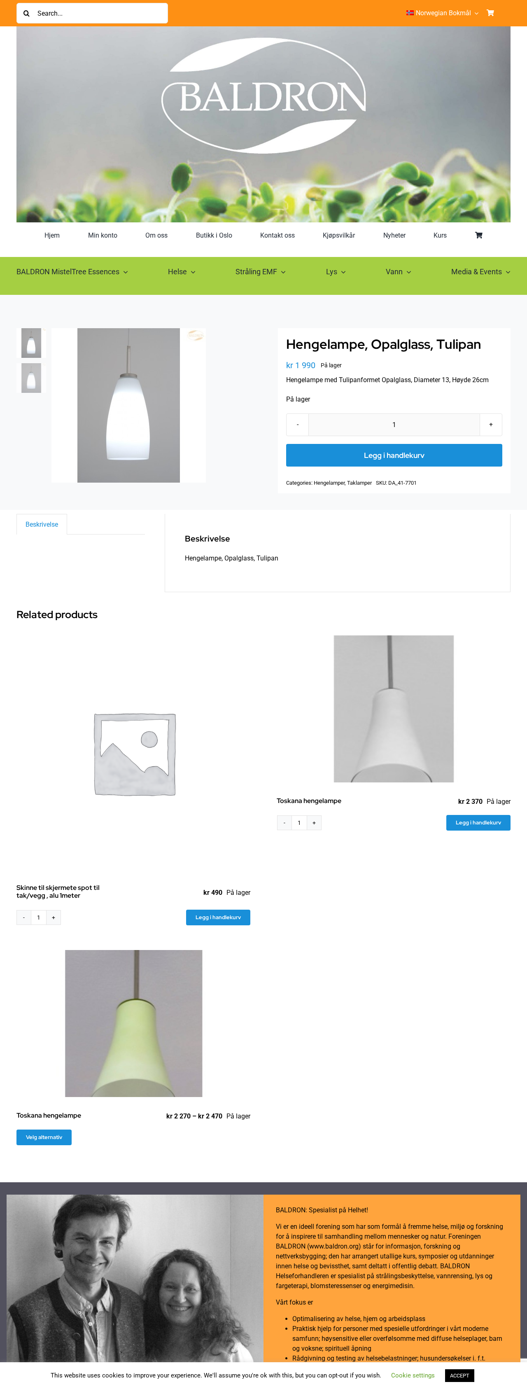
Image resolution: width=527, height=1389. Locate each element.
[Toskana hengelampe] (394, 708)
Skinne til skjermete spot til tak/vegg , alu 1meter (58, 891)
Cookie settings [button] (413, 1375)
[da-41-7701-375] (150, 405)
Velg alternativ (44, 1137)
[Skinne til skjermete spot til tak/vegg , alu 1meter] (133, 752)
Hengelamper (329, 483)
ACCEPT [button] (459, 1376)
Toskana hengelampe (309, 800)
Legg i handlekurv (394, 455)
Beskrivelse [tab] (42, 524)
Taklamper (359, 483)
